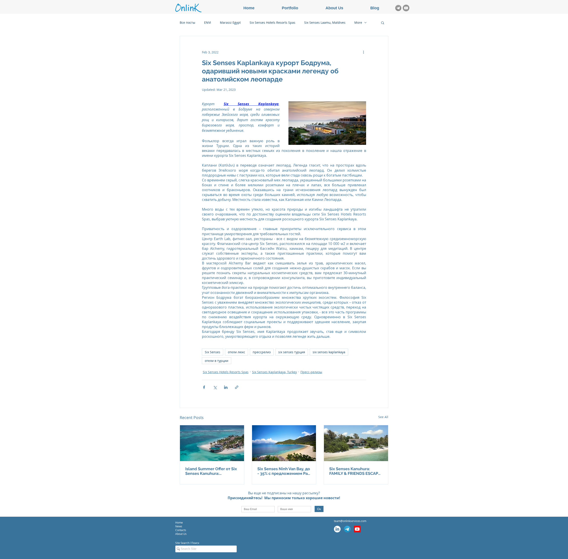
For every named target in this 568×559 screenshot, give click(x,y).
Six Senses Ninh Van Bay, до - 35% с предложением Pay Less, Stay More (283, 471)
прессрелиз (262, 352)
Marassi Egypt (230, 22)
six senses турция (291, 352)
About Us (181, 534)
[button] (383, 22)
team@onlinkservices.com (350, 521)
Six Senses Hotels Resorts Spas (272, 22)
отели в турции (216, 361)
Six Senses (212, 352)
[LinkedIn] (337, 529)
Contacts (181, 530)
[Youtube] (357, 529)
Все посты (187, 22)
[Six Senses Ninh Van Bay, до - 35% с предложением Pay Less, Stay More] (284, 443)
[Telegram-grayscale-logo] (398, 8)
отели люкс (236, 352)
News (178, 526)
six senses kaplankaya (329, 352)
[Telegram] (347, 529)
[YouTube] (406, 8)
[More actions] (363, 52)
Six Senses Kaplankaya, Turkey (274, 372)
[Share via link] (237, 387)
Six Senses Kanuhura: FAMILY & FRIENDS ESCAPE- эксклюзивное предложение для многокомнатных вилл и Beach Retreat (355, 471)
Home (179, 522)
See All (383, 417)
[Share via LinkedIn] (226, 387)
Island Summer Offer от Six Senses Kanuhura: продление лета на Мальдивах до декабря (211, 471)
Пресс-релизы (311, 372)
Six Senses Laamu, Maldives (324, 22)
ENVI (207, 22)
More (358, 22)
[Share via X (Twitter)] (215, 387)
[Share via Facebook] (204, 387)
